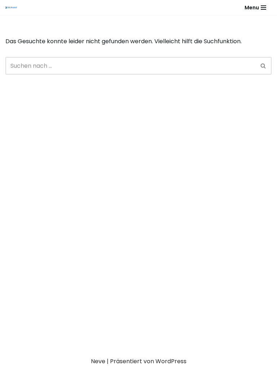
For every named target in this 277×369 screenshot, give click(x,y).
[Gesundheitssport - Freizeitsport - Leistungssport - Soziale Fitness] (13, 7)
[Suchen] (263, 66)
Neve (98, 361)
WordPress (170, 361)
